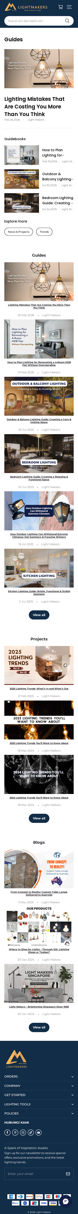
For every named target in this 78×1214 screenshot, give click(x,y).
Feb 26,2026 (12, 119)
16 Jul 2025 (25, 544)
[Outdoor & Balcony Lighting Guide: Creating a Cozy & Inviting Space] (21, 179)
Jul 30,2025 (49, 185)
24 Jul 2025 (26, 487)
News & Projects (18, 231)
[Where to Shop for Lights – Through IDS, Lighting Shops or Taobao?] (39, 926)
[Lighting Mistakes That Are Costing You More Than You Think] (39, 68)
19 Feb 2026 (26, 372)
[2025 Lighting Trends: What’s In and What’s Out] (39, 665)
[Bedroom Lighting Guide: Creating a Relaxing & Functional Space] (21, 203)
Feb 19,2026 (49, 161)
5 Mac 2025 (26, 902)
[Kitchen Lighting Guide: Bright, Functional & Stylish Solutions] (39, 568)
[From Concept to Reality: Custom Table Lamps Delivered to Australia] (39, 868)
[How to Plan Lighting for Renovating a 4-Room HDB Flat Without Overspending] (21, 155)
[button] (69, 7)
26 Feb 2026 (26, 315)
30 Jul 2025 (26, 429)
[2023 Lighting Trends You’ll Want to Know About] (39, 720)
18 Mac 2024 (26, 750)
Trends (44, 231)
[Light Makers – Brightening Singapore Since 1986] (39, 983)
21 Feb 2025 (26, 696)
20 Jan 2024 (26, 959)
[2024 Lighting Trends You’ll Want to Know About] (39, 774)
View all (39, 615)
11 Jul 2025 (26, 601)
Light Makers (36, 119)
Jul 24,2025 (49, 209)
